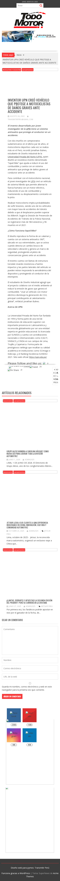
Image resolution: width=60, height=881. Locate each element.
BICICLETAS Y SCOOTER (12, 70)
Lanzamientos (27, 70)
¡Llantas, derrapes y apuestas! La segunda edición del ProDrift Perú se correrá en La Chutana (29, 601)
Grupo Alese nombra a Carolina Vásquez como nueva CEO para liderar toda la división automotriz (28, 454)
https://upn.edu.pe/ (38, 357)
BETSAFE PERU (47, 606)
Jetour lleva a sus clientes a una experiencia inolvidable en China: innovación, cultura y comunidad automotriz (27, 525)
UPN (33, 181)
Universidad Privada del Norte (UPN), (25, 156)
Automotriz (7, 401)
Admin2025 (29, 459)
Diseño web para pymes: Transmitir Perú (30, 867)
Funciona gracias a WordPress (15, 873)
